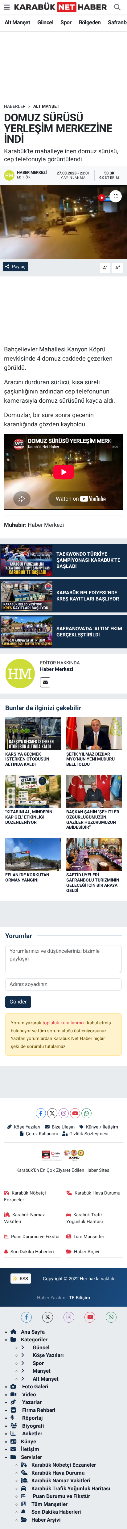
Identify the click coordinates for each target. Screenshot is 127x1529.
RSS (23, 1278)
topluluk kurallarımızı (65, 1023)
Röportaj (32, 1418)
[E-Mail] (45, 682)
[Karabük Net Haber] (61, 6)
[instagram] (68, 1317)
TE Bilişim (79, 1297)
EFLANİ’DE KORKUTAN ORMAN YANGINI (27, 877)
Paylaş (19, 266)
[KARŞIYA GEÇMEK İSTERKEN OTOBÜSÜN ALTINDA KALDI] (33, 733)
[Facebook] (41, 1113)
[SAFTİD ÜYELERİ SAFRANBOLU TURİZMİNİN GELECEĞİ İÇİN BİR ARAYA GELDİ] (94, 854)
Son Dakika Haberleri (32, 1251)
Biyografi (32, 1426)
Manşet (41, 1371)
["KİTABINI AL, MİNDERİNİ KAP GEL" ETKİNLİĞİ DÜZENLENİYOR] (33, 791)
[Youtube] (75, 1113)
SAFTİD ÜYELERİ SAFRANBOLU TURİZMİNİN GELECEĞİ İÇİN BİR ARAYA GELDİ (92, 882)
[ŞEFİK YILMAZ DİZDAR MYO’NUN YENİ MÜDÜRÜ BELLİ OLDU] (94, 733)
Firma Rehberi (38, 1410)
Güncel (45, 22)
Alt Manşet (17, 22)
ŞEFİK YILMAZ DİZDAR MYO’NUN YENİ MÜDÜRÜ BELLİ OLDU (90, 759)
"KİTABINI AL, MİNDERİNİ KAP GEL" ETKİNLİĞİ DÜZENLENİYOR (29, 817)
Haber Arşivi (86, 1251)
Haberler (15, 106)
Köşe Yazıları (27, 1127)
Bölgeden (90, 22)
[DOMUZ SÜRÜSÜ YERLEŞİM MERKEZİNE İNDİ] (63, 222)
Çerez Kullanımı (42, 1133)
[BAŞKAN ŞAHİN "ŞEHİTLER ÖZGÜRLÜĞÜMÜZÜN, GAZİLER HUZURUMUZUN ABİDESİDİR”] (94, 791)
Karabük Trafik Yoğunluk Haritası (84, 1218)
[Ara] (117, 7)
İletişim (30, 1449)
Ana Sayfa (33, 1332)
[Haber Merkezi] (20, 673)
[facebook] (26, 1317)
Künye (28, 1441)
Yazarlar (31, 1402)
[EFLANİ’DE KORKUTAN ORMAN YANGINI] (33, 854)
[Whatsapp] (86, 1113)
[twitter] (47, 1317)
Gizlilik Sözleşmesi (89, 1133)
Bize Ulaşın (63, 1127)
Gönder (18, 1002)
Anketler (31, 1433)
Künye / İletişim (102, 1127)
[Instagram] (64, 1113)
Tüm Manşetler (88, 1236)
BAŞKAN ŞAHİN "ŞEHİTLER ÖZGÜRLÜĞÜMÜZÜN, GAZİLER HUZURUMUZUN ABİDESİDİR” (92, 819)
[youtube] (89, 1317)
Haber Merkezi (56, 669)
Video (28, 1394)
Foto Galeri (34, 1386)
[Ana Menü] (7, 7)
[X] (52, 1113)
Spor (66, 22)
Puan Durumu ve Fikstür (35, 1236)
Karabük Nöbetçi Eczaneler (25, 1196)
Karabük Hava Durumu (97, 1193)
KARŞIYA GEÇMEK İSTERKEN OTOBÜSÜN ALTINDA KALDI (27, 759)
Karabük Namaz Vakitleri (24, 1218)
